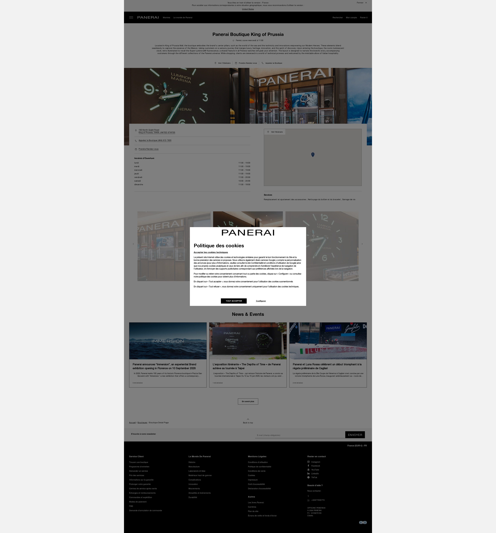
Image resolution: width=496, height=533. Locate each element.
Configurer (261, 301)
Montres (71, 13)
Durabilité (72, 43)
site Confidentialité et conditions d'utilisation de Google (271, 263)
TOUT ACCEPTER (234, 301)
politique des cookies (208, 276)
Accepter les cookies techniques (211, 252)
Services (72, 37)
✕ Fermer (71, 6)
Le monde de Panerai (79, 25)
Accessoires (74, 19)
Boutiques (73, 31)
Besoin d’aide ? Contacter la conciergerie (86, 526)
